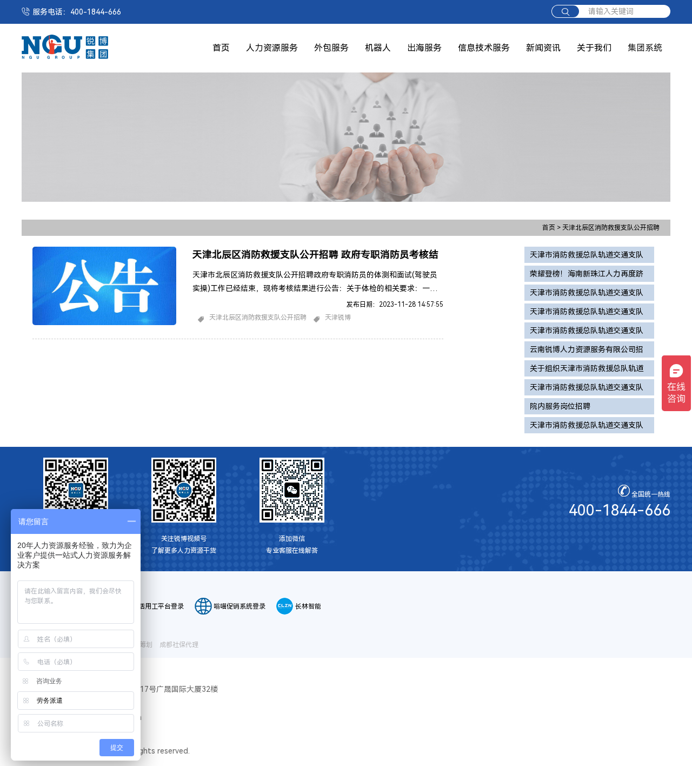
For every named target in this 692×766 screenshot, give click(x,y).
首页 (221, 48)
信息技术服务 (484, 48)
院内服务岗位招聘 (560, 406)
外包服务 (331, 48)
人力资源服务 (272, 48)
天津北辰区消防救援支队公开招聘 (611, 228)
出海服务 (424, 48)
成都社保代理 (178, 645)
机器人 (378, 48)
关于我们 (594, 48)
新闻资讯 (543, 48)
